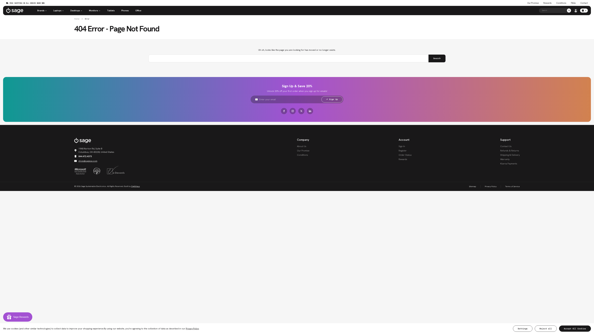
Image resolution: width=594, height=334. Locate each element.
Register (403, 150)
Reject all (546, 329)
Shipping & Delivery (510, 155)
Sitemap (472, 186)
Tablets (111, 10)
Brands (40, 10)
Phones (125, 10)
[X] (301, 111)
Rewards (547, 3)
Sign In (402, 146)
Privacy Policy (491, 186)
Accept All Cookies (575, 329)
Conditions (561, 3)
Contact (584, 3)
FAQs (573, 3)
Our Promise (533, 3)
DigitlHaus (135, 186)
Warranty (505, 159)
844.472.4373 (85, 156)
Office (138, 10)
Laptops (57, 10)
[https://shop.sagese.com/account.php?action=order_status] (576, 11)
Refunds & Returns (509, 150)
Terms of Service (512, 186)
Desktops (75, 10)
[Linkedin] (310, 111)
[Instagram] (293, 111)
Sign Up (333, 99)
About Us (301, 146)
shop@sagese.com (87, 161)
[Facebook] (284, 111)
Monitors (93, 10)
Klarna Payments (508, 163)
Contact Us (506, 146)
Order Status (405, 155)
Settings (523, 329)
